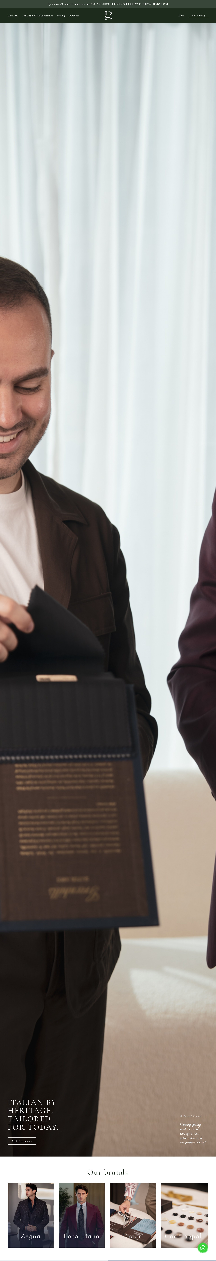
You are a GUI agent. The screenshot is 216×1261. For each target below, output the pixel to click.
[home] (108, 15)
